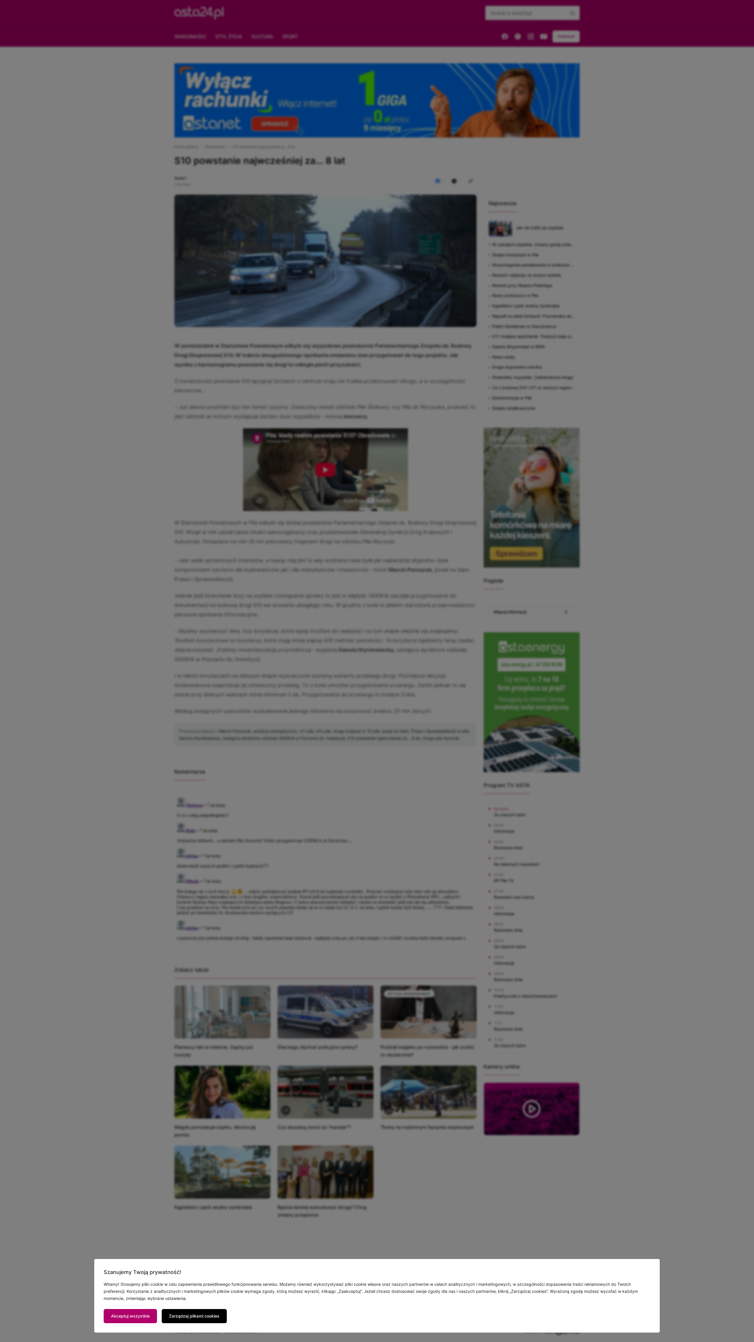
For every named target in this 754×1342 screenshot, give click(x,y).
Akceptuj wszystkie (130, 1315)
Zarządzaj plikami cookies (194, 1315)
